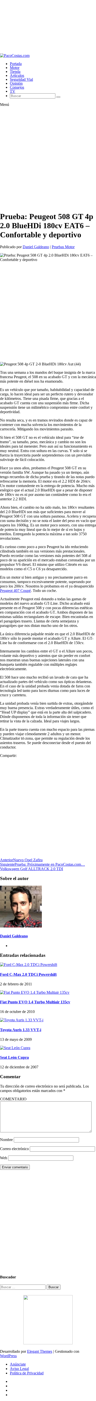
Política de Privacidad (27, 1373)
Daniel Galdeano (36, 247)
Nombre (6, 1140)
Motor (14, 67)
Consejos (17, 87)
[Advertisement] (48, 26)
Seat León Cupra (14, 1057)
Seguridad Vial (21, 79)
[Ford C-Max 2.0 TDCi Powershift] (28, 964)
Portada (16, 64)
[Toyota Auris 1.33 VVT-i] (21, 1020)
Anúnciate (18, 1364)
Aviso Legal (19, 1369)
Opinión (16, 83)
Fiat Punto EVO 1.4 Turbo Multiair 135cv (35, 1002)
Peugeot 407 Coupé (15, 590)
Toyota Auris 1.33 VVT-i (20, 1030)
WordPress (8, 1356)
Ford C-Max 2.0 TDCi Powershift (28, 974)
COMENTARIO (13, 1099)
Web (3, 1158)
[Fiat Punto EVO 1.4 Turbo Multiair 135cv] (34, 992)
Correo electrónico (14, 1149)
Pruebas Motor (63, 247)
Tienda (15, 71)
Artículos (17, 75)
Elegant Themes (39, 1351)
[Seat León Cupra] (15, 1048)
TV (12, 91)
